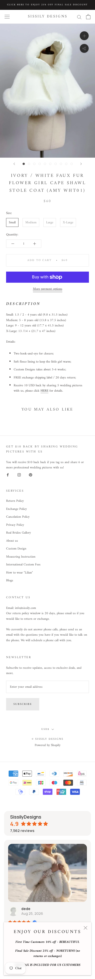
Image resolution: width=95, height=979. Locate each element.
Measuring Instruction (20, 556)
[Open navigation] (7, 16)
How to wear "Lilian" (19, 572)
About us (12, 540)
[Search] (79, 17)
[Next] (81, 164)
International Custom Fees (23, 564)
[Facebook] (7, 474)
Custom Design (16, 548)
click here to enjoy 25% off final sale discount (47, 5)
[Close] (85, 928)
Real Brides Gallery (18, 532)
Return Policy (15, 501)
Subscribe (22, 704)
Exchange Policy (16, 509)
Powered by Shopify (48, 745)
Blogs (9, 580)
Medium (30, 222)
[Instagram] (19, 474)
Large (49, 222)
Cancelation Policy (18, 516)
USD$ (45, 729)
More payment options (47, 289)
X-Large (68, 222)
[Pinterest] (30, 474)
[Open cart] (88, 16)
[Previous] (14, 164)
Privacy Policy (15, 525)
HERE (44, 391)
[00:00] (47, 91)
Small (12, 222)
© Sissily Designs (47, 739)
